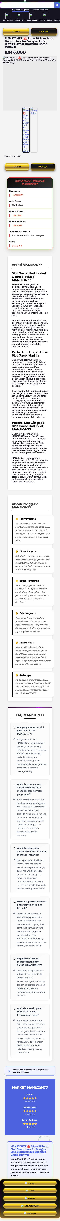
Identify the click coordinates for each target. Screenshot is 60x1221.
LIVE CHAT (31, 1212)
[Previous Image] (5, 84)
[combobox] (27, 5)
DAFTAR (44, 31)
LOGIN (16, 31)
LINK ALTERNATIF (32, 1205)
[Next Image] (55, 84)
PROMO (31, 1184)
